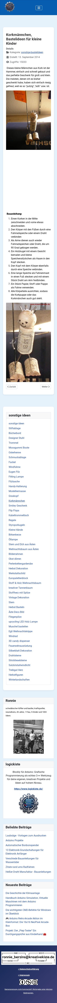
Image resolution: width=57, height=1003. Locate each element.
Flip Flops (14, 510)
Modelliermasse (17, 491)
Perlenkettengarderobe (21, 563)
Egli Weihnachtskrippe (20, 631)
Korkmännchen (17, 500)
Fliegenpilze (15, 616)
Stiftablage (15, 428)
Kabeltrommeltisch (19, 515)
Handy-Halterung (18, 486)
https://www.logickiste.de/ (28, 788)
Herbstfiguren (16, 674)
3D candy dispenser (19, 641)
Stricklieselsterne (18, 660)
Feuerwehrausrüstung (20, 645)
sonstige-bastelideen (32, 52)
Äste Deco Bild (16, 612)
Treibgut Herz (16, 670)
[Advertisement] (28, 180)
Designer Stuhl (16, 438)
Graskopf (14, 496)
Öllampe (13, 539)
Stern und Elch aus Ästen (22, 544)
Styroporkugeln (17, 525)
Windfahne (14, 467)
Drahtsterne (15, 655)
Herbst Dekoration (18, 568)
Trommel (13, 442)
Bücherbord (15, 433)
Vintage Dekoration (19, 597)
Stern (11, 602)
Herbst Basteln (16, 607)
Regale (12, 520)
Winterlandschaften (19, 679)
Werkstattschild (17, 573)
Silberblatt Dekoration (20, 650)
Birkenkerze (15, 534)
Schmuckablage (17, 457)
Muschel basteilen (18, 626)
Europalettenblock (18, 578)
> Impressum (24, 975)
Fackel (12, 462)
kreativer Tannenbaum (21, 587)
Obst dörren (15, 558)
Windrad (13, 636)
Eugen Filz (14, 471)
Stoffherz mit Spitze (19, 592)
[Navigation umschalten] (39, 8)
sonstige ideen (16, 423)
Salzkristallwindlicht (19, 665)
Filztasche (14, 481)
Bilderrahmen (16, 554)
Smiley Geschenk (18, 505)
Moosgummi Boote (19, 447)
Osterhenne (15, 452)
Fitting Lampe (16, 476)
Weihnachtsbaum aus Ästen (24, 549)
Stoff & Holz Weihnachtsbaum (25, 583)
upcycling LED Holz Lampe (23, 621)
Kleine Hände (16, 529)
